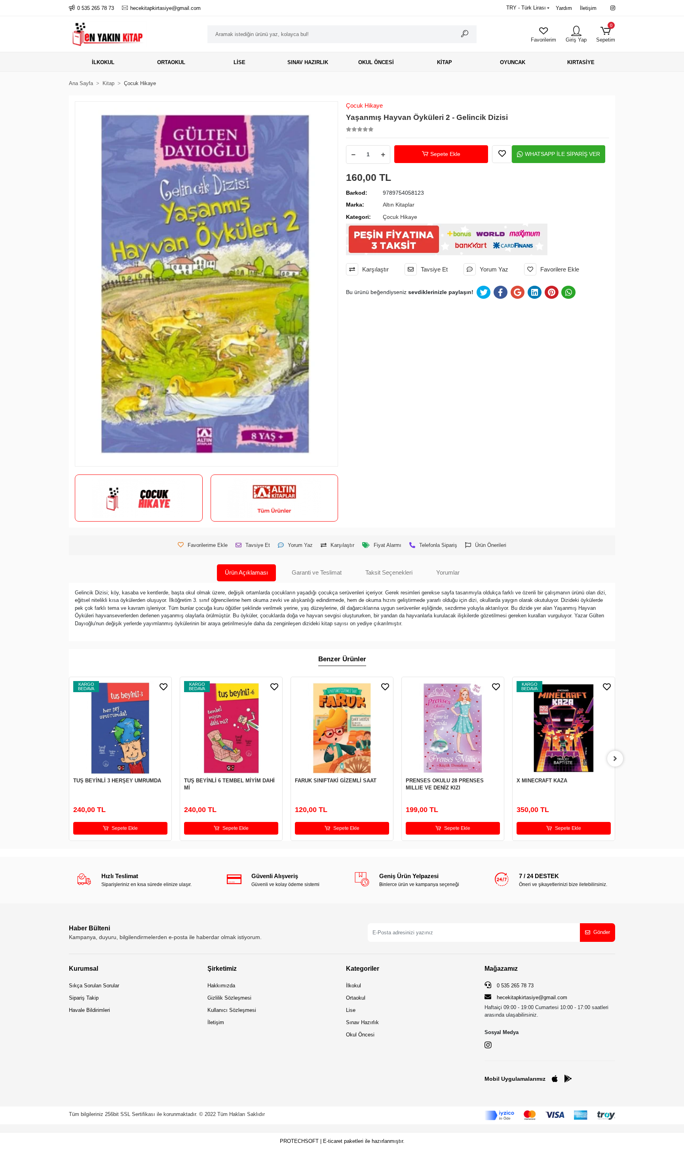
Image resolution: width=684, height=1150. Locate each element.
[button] (605, 34)
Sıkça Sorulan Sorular (94, 986)
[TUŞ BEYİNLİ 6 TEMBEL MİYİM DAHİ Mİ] (231, 728)
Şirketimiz (222, 968)
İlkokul (353, 986)
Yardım (564, 8)
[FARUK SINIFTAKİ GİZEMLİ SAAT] (342, 728)
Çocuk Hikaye (364, 105)
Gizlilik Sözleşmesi (229, 998)
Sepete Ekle (445, 154)
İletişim (588, 8)
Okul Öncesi (360, 1035)
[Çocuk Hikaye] (138, 498)
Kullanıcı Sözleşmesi (231, 1010)
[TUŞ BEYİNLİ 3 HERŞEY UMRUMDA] (120, 728)
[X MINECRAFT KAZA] (564, 728)
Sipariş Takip (84, 998)
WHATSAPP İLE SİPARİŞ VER (562, 154)
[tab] (246, 572)
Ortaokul (355, 998)
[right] (615, 758)
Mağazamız (501, 968)
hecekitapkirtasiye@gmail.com (532, 997)
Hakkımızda (221, 986)
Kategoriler (362, 968)
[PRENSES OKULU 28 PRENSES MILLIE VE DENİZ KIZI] (453, 728)
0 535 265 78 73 (514, 986)
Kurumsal (83, 968)
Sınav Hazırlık (362, 1022)
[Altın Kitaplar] (274, 498)
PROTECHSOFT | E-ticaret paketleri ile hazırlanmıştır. (342, 1141)
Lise (350, 1010)
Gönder (601, 932)
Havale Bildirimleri (89, 1010)
